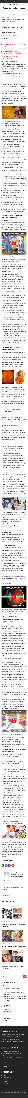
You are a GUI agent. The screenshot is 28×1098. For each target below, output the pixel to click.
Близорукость (7, 1011)
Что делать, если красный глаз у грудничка (11, 894)
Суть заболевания (7, 41)
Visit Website (7, 881)
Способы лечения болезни (10, 51)
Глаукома (5, 1016)
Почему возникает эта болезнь (11, 42)
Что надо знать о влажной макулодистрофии (14, 48)
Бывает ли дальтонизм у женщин (13, 946)
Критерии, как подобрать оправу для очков (14, 996)
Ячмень (5, 1020)
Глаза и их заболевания (14, 8)
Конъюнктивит (7, 1018)
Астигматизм (6, 1009)
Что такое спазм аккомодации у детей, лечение (13, 888)
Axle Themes (19, 1096)
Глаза (15, 35)
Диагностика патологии (9, 49)
